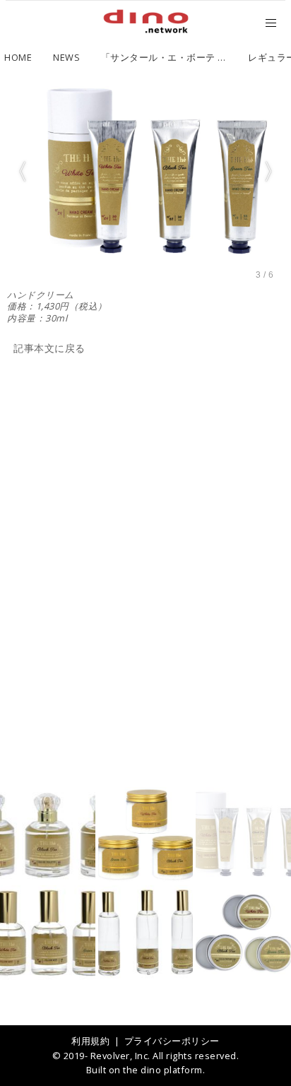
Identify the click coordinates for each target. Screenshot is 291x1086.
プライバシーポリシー (172, 1040)
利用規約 (90, 1040)
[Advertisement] (145, 509)
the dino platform (163, 1069)
